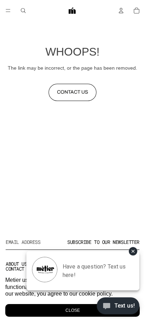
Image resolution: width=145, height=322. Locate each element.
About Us (16, 263)
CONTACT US (72, 92)
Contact (15, 268)
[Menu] (8, 10)
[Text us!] (118, 307)
